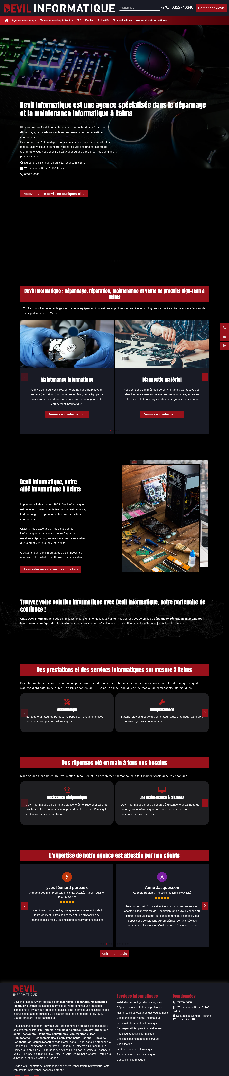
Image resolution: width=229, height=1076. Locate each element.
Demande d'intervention (67, 414)
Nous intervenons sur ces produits (50, 569)
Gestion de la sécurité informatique (137, 1023)
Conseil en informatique (131, 1059)
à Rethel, (56, 1054)
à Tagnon (52, 1058)
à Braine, (89, 1050)
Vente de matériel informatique (135, 1049)
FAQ (79, 20)
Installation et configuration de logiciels (140, 1002)
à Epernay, (51, 1046)
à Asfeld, (41, 1058)
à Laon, (27, 1050)
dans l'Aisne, (77, 1042)
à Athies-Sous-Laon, (71, 1050)
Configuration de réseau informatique (139, 1017)
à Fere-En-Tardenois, (45, 1050)
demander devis (211, 8)
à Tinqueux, (65, 1046)
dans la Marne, (60, 1042)
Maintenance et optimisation (56, 20)
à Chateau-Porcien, (97, 1054)
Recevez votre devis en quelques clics (53, 194)
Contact (89, 20)
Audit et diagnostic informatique (135, 1033)
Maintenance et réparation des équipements (143, 1012)
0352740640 (181, 7)
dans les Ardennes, (97, 1042)
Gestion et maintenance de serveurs (138, 1038)
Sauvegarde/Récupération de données (140, 1028)
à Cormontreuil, (95, 1046)
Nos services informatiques (151, 20)
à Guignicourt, (42, 1054)
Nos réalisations (122, 20)
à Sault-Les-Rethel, (74, 1054)
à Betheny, (79, 1046)
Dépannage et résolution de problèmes (140, 1007)
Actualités (103, 20)
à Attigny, (30, 1058)
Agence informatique (24, 20)
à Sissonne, (101, 1050)
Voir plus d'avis (114, 954)
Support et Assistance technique (136, 1054)
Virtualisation (124, 1044)
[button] (110, 430)
